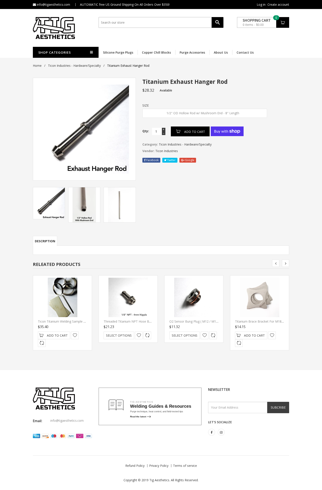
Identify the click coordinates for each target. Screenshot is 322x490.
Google (189, 160)
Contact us (245, 52)
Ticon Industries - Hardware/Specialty (74, 65)
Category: (150, 144)
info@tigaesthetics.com (53, 4)
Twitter (171, 160)
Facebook (152, 160)
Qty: (145, 131)
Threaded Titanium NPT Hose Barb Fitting (133, 321)
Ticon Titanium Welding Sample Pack (64, 321)
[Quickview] (42, 343)
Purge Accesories (192, 52)
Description (45, 241)
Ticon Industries (166, 151)
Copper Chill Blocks (156, 52)
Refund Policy (135, 466)
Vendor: (148, 151)
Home (37, 65)
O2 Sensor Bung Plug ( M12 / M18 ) (194, 321)
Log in (261, 4)
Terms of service (185, 466)
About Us (221, 52)
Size (145, 105)
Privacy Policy (158, 466)
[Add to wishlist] (75, 335)
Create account (278, 4)
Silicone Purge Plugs (118, 52)
